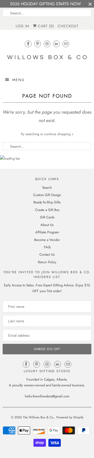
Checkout (68, 26)
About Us (47, 224)
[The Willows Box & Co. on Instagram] (47, 44)
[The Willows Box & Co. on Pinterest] (37, 44)
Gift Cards (47, 217)
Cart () (45, 26)
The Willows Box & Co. (38, 417)
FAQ (47, 247)
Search (47, 187)
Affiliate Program (47, 232)
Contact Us (47, 254)
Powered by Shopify (69, 417)
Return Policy (47, 262)
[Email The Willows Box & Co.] (65, 44)
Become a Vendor (47, 239)
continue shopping (58, 133)
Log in (22, 26)
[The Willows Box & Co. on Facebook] (28, 44)
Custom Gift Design (47, 194)
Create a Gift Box (47, 209)
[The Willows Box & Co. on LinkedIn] (56, 44)
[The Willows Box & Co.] (47, 59)
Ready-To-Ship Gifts (47, 202)
